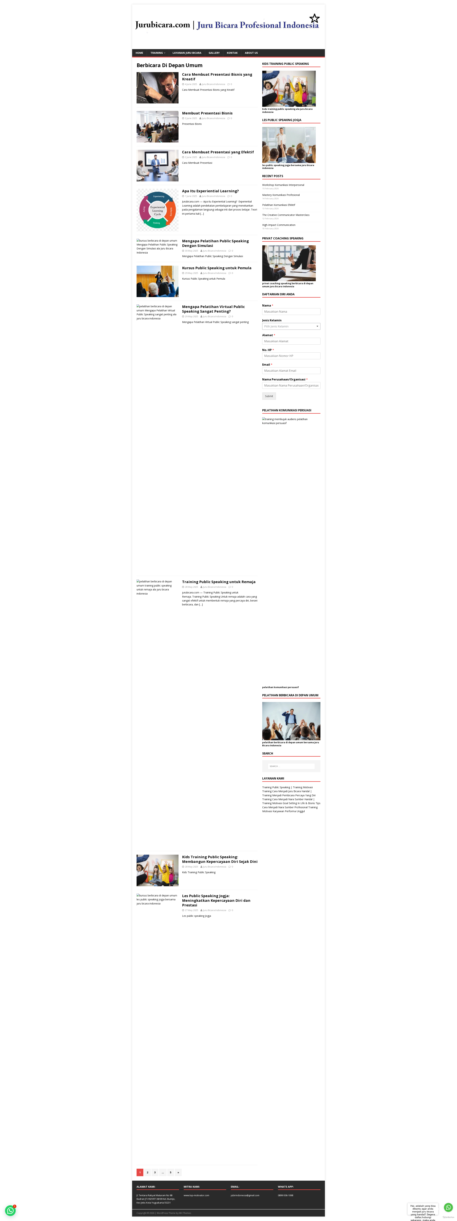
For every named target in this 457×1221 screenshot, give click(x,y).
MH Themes (185, 1213)
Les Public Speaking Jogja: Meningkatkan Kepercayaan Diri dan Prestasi (216, 900)
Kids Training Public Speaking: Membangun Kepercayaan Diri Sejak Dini (220, 859)
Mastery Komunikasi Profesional (281, 195)
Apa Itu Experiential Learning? (210, 191)
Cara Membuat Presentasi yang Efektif (218, 152)
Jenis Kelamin (272, 320)
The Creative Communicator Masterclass (286, 215)
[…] (202, 213)
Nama (267, 305)
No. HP (268, 350)
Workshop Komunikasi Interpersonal (283, 185)
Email (267, 365)
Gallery (214, 52)
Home (139, 52)
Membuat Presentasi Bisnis (207, 113)
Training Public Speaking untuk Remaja (219, 581)
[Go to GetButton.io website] (448, 1217)
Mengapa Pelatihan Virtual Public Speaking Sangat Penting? (213, 309)
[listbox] (291, 326)
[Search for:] (291, 766)
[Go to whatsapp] (448, 1207)
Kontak (232, 52)
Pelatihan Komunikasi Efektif (278, 205)
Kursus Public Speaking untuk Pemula (217, 267)
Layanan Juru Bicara (187, 52)
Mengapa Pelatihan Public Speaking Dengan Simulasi (215, 243)
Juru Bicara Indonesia (213, 84)
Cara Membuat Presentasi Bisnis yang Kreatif (217, 76)
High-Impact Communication (278, 225)
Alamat (268, 335)
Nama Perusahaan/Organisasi (285, 379)
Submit (269, 396)
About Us (251, 52)
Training (156, 52)
